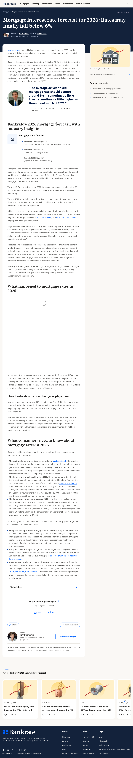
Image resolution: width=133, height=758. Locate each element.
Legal (101, 737)
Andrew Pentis (126, 715)
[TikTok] (24, 750)
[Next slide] (125, 702)
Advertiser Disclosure (123, 12)
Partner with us (88, 753)
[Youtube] (20, 750)
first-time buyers (44, 217)
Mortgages (6, 12)
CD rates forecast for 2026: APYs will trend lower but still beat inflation (96, 710)
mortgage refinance (68, 483)
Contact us (87, 749)
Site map (86, 741)
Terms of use (103, 753)
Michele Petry (42, 33)
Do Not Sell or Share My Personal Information (115, 749)
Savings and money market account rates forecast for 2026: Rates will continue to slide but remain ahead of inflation (58, 712)
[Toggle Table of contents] (130, 83)
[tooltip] (58, 601)
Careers (86, 745)
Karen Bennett (49, 715)
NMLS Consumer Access (36, 738)
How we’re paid (88, 737)
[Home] (9, 4)
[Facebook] (3, 750)
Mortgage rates (14, 50)
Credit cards (66, 745)
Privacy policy (103, 741)
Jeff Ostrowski (24, 33)
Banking (65, 741)
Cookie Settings (104, 745)
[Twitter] (8, 750)
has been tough (59, 461)
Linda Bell (9, 715)
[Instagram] (12, 750)
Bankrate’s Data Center (70, 753)
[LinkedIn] (16, 750)
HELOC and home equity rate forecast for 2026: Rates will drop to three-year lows (19, 710)
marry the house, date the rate (23, 571)
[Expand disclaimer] (129, 74)
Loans (64, 749)
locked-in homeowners (66, 217)
